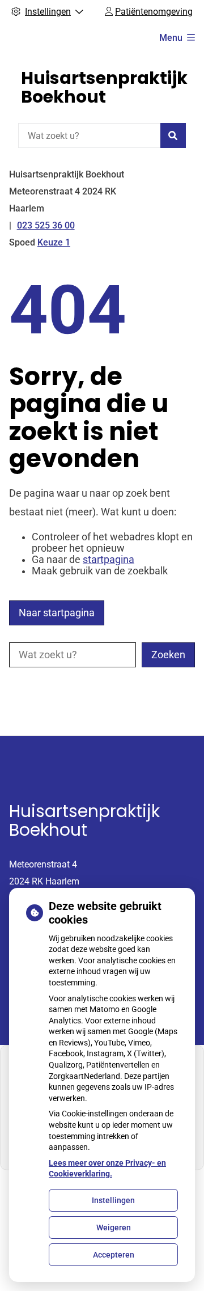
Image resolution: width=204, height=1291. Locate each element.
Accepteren (113, 1254)
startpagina (108, 559)
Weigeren (113, 1227)
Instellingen (113, 1200)
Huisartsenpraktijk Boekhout (104, 87)
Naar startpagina (57, 613)
